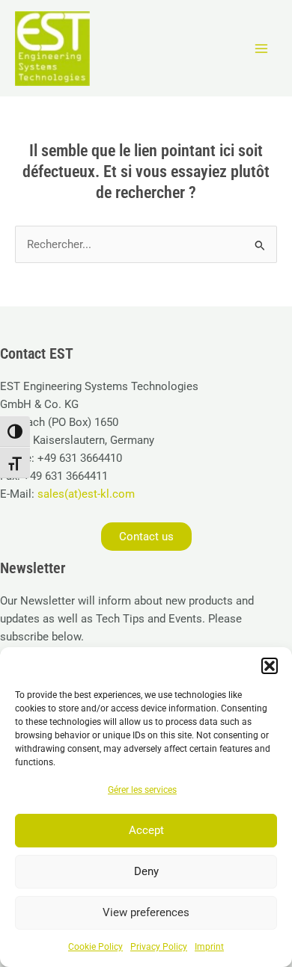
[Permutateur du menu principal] (261, 48)
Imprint (209, 947)
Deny (146, 871)
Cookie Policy (95, 947)
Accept (146, 830)
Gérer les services (142, 790)
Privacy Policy (158, 947)
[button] (269, 665)
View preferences (146, 912)
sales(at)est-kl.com (84, 494)
